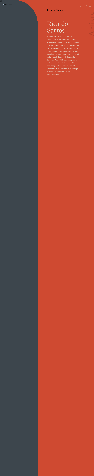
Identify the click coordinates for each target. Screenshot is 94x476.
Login (78, 6)
